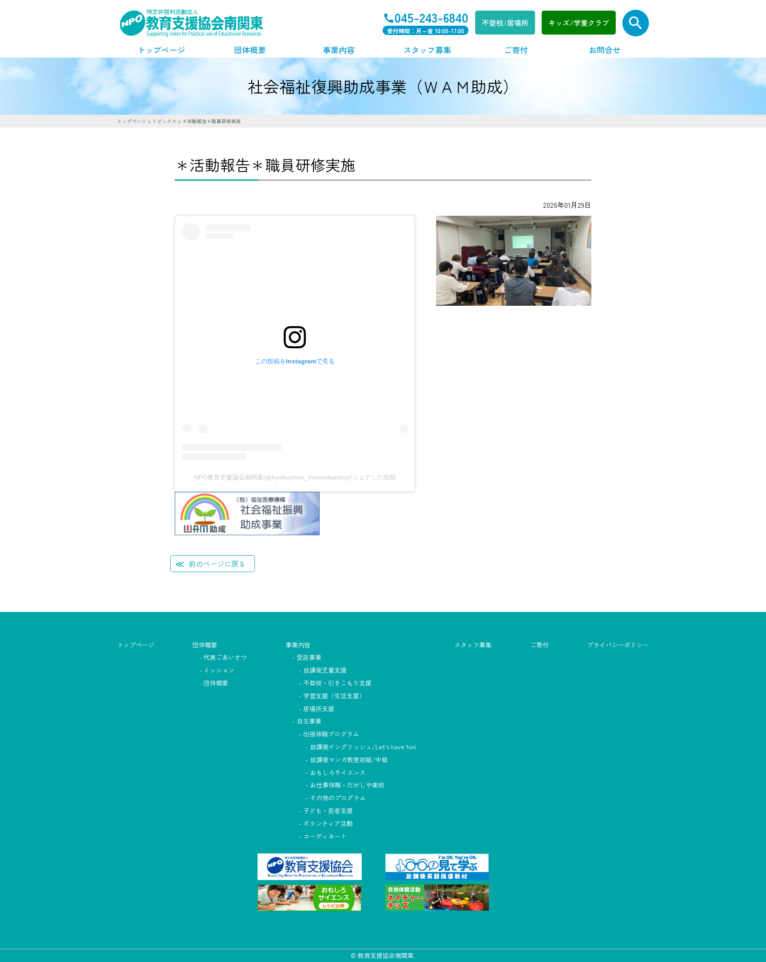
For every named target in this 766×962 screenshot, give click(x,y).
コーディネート (325, 836)
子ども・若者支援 (328, 810)
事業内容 (339, 49)
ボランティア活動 (328, 823)
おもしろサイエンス (338, 772)
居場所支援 (318, 708)
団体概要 (250, 49)
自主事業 (309, 721)
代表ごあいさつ (225, 657)
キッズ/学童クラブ (578, 22)
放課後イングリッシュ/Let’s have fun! (363, 746)
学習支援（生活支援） (334, 695)
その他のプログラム (338, 797)
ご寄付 (516, 49)
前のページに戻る (217, 563)
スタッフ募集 (427, 49)
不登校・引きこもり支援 (337, 682)
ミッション (218, 670)
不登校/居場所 (505, 22)
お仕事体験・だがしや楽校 (347, 784)
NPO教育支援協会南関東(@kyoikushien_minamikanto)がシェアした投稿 (295, 477)
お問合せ (605, 49)
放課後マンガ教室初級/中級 (349, 759)
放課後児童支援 (325, 670)
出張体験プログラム (331, 733)
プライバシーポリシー (618, 644)
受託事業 (309, 657)
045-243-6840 (431, 17)
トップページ (161, 49)
